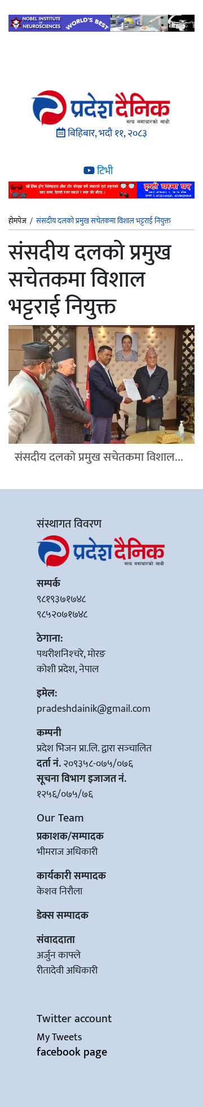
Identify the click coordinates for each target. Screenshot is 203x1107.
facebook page (72, 1052)
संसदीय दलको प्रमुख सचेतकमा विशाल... (99, 457)
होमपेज (17, 221)
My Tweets (59, 1037)
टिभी (104, 171)
